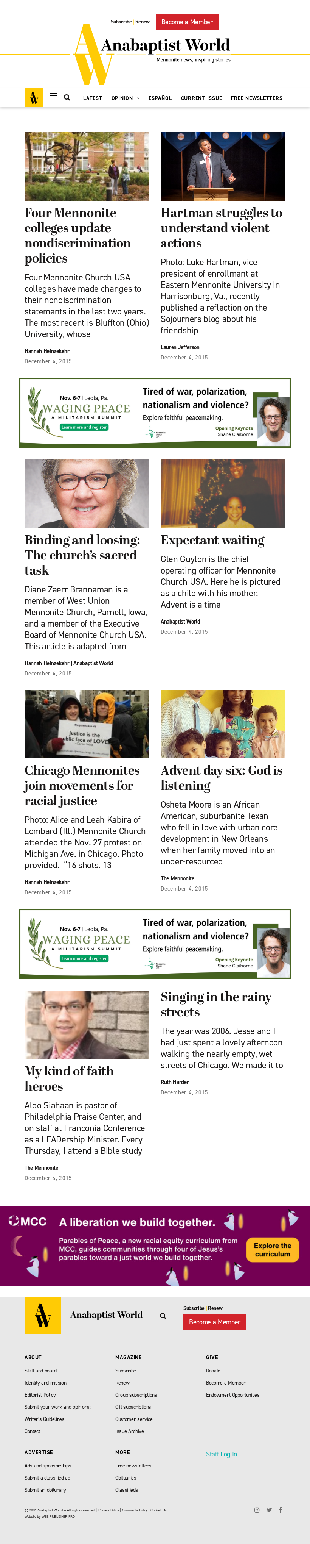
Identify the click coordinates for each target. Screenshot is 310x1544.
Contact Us (158, 1510)
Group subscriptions (136, 1395)
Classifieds (126, 1490)
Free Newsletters (256, 98)
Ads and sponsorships (48, 1465)
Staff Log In (221, 1454)
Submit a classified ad (47, 1477)
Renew (142, 21)
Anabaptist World (93, 663)
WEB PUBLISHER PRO (58, 1516)
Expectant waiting (212, 541)
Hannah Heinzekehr (47, 663)
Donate (213, 1370)
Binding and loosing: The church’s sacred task (82, 556)
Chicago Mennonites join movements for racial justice (82, 786)
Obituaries (125, 1477)
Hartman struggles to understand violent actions (221, 229)
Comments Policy (135, 1510)
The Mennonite (177, 878)
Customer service (134, 1419)
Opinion (123, 98)
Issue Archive (129, 1431)
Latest (92, 98)
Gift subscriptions (133, 1407)
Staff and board (41, 1370)
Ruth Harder (175, 1082)
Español (160, 98)
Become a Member (187, 22)
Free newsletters (133, 1465)
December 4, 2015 (48, 361)
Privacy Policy (108, 1510)
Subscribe (121, 21)
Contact (32, 1431)
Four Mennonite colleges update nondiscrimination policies (78, 236)
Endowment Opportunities (232, 1395)
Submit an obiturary (45, 1490)
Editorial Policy (40, 1395)
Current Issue (201, 98)
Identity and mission (45, 1382)
